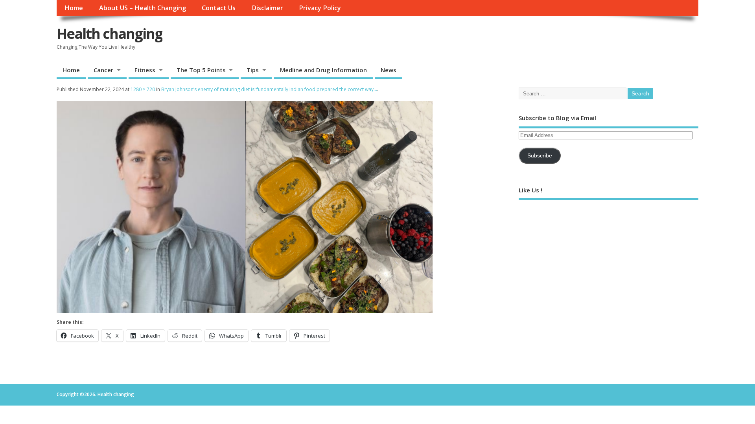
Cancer (103, 70)
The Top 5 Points (201, 70)
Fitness (144, 70)
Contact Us (219, 8)
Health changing (109, 33)
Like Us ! (530, 190)
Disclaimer (267, 8)
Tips (253, 70)
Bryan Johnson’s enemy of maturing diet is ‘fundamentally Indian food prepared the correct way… (269, 89)
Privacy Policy (320, 8)
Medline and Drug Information (323, 70)
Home (73, 8)
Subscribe (539, 156)
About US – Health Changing (142, 8)
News (388, 70)
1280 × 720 (143, 89)
